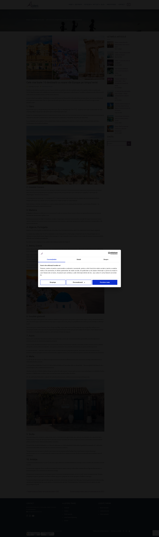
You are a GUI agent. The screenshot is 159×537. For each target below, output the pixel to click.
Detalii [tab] (79, 259)
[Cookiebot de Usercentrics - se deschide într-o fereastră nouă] (109, 253)
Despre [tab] (106, 259)
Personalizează (78, 282)
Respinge (53, 282)
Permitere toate (105, 282)
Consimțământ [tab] (51, 259)
